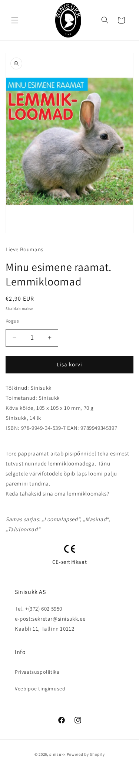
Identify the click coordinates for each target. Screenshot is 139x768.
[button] (15, 20)
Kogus (12, 321)
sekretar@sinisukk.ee (58, 618)
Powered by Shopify (86, 754)
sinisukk (57, 754)
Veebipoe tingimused (40, 688)
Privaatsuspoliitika (37, 672)
